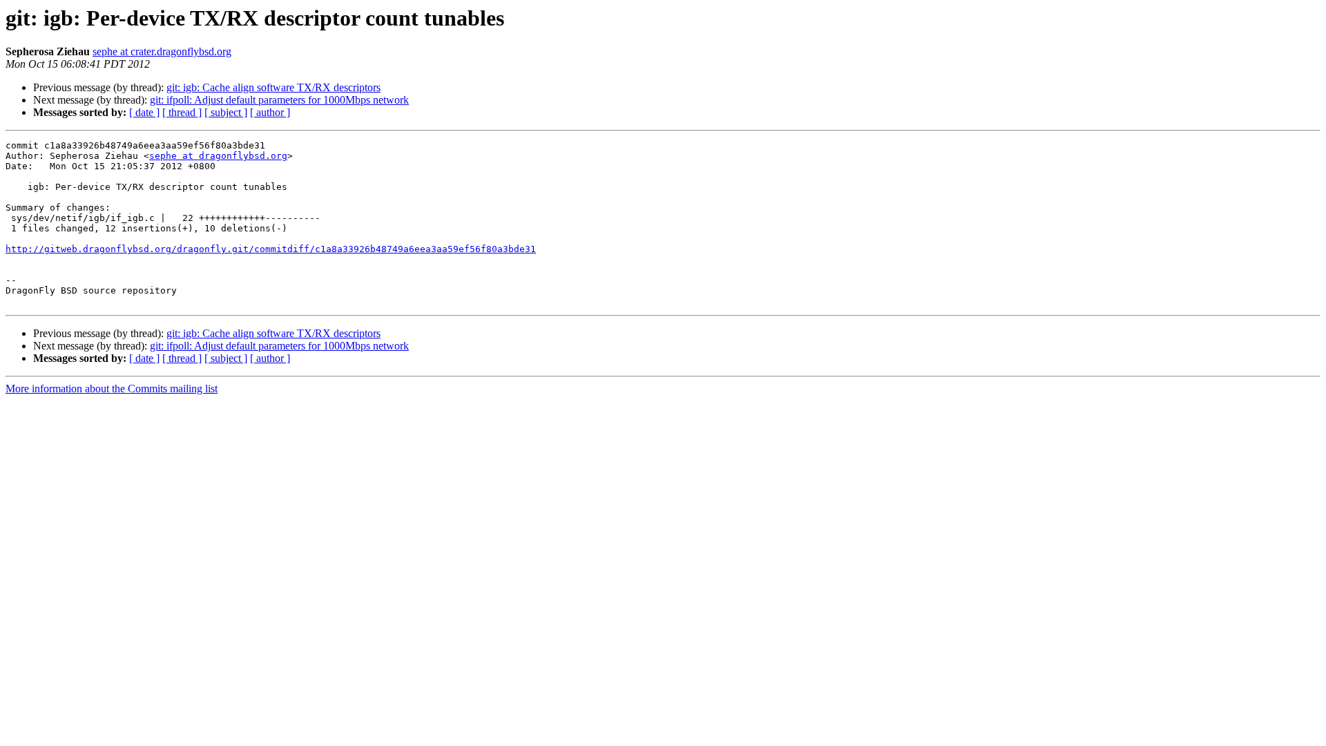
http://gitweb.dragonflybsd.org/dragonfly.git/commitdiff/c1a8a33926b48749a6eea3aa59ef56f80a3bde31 (271, 249)
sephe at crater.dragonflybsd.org (162, 51)
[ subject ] (225, 112)
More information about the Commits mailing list (112, 388)
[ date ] (144, 112)
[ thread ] (182, 112)
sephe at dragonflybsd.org (218, 156)
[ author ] (270, 112)
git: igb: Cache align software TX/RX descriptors (273, 87)
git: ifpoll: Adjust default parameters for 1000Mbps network (279, 100)
